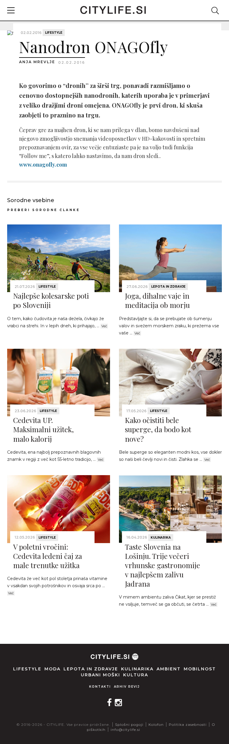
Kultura (135, 675)
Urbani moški (100, 675)
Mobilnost (200, 669)
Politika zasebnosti (188, 724)
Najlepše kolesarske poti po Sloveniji (51, 300)
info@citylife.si (125, 729)
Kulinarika (161, 538)
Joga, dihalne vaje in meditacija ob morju (157, 300)
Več (104, 326)
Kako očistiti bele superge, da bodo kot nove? (158, 429)
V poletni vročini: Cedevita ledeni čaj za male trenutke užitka (47, 556)
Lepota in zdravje (168, 287)
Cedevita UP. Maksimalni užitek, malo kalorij (43, 429)
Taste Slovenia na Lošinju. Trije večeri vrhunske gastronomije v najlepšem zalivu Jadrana (162, 565)
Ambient (169, 669)
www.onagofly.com (43, 164)
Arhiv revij (127, 687)
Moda (52, 669)
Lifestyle (53, 33)
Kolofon (156, 724)
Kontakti (100, 687)
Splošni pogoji (129, 724)
